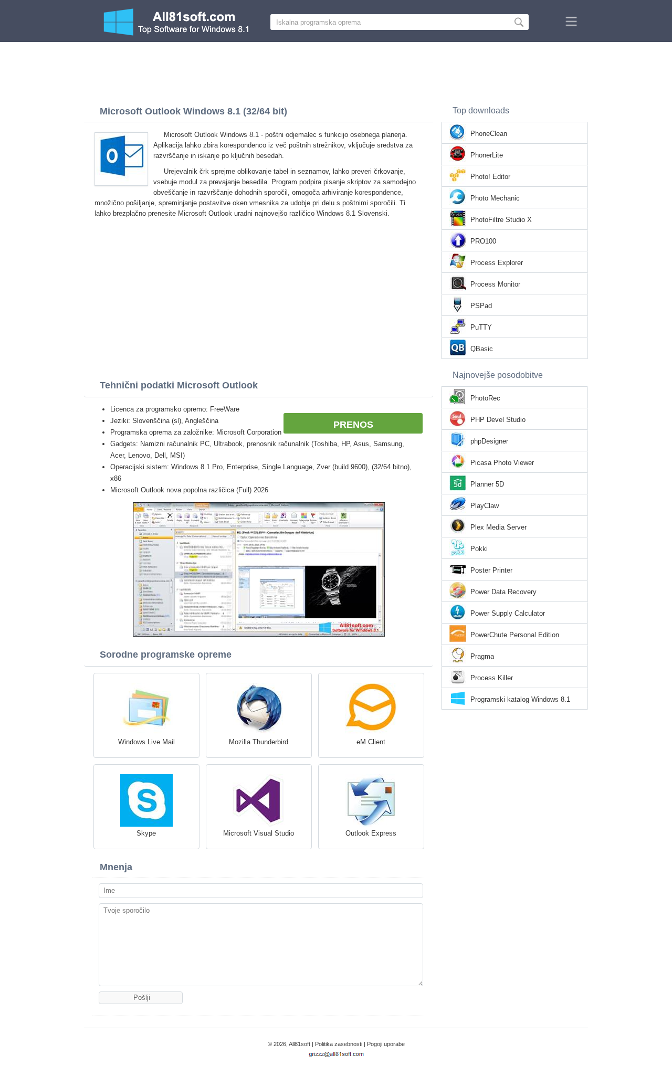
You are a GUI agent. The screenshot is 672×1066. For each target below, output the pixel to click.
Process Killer (491, 678)
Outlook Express (370, 833)
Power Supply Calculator (507, 613)
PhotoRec (485, 398)
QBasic (481, 349)
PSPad (481, 306)
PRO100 (483, 241)
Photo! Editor (490, 177)
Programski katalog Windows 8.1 (520, 699)
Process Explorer (496, 263)
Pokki (479, 549)
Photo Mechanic (495, 198)
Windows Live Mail (146, 742)
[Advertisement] (336, 70)
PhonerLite (486, 155)
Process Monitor (495, 284)
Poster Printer (491, 570)
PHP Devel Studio (498, 420)
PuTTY (481, 327)
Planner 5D (487, 484)
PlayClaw (484, 506)
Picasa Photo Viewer (502, 463)
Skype (146, 833)
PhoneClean (488, 134)
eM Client (370, 742)
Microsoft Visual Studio (258, 833)
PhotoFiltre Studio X (501, 220)
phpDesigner (489, 441)
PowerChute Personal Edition (514, 635)
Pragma (482, 656)
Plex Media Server (498, 527)
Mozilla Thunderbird (258, 742)
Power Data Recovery (503, 592)
